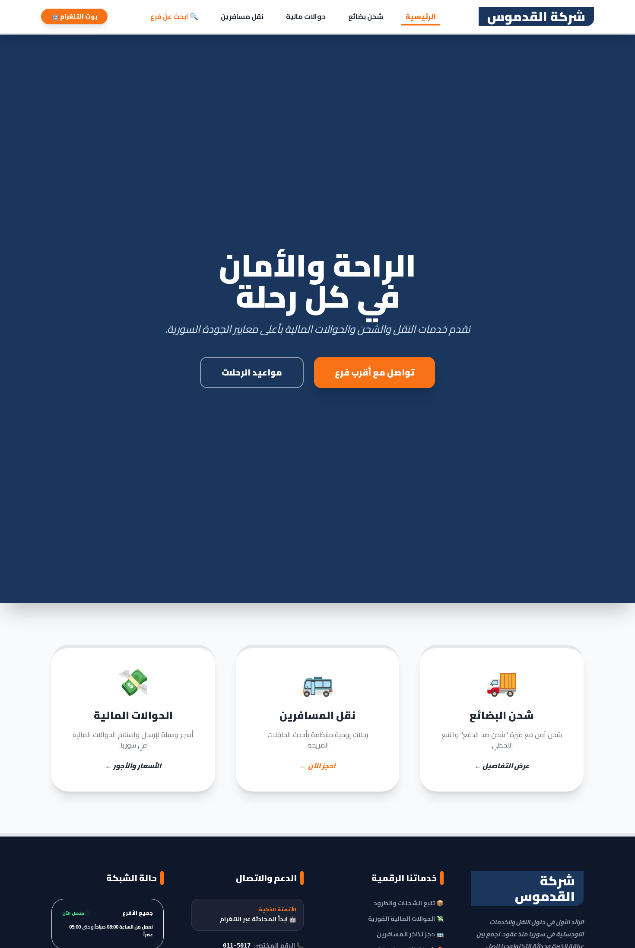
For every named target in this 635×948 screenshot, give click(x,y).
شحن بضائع (365, 16)
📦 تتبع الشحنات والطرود (409, 903)
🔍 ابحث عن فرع (174, 16)
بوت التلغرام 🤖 (74, 16)
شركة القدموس (536, 16)
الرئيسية (421, 16)
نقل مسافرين (242, 16)
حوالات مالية (306, 16)
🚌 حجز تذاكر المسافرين (410, 934)
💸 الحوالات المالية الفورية (406, 918)
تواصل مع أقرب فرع (374, 372)
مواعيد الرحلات (252, 372)
